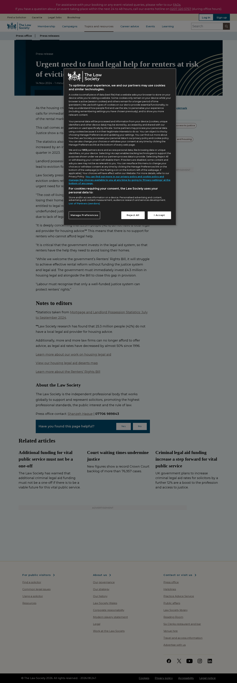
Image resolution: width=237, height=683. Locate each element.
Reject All (133, 215)
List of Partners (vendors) (84, 203)
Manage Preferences (84, 215)
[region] (120, 147)
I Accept (159, 215)
